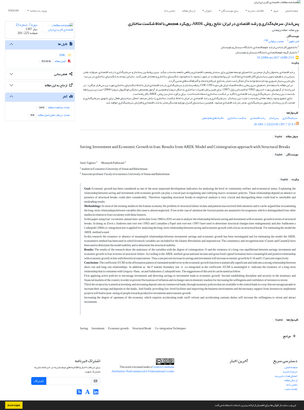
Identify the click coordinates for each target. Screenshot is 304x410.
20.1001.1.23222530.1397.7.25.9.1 (274, 124)
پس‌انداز (274, 118)
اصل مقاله (54, 61)
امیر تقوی (294, 41)
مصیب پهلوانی (276, 41)
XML (62, 55)
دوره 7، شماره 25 (26, 25)
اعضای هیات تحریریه (286, 376)
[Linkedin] (95, 393)
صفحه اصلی (291, 10)
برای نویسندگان (229, 10)
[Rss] (79, 393)
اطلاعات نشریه (256, 10)
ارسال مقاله (188, 10)
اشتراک (39, 381)
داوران (208, 10)
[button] (213, 405)
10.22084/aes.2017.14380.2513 (275, 57)
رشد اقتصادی (257, 118)
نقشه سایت (291, 389)
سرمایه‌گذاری (289, 118)
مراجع (287, 336)
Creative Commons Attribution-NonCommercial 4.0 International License (143, 369)
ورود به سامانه (38, 10)
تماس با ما (169, 10)
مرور (275, 10)
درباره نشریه (290, 371)
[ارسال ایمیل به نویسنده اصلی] (266, 40)
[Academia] (87, 393)
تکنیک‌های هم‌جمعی (213, 118)
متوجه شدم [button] (14, 405)
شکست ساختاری (236, 118)
